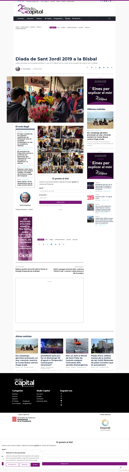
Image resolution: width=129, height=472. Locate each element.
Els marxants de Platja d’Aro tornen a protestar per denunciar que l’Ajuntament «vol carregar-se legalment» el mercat (25, 157)
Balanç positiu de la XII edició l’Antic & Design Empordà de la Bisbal (31, 270)
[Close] (40, 451)
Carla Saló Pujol (98, 191)
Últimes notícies (96, 109)
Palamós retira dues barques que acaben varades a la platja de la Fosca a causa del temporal (25, 172)
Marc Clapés (97, 200)
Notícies (39, 27)
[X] (91, 67)
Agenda (97, 183)
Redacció (97, 213)
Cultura (17, 27)
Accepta (35, 465)
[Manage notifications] (120, 467)
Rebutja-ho (25, 465)
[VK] (107, 67)
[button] (109, 19)
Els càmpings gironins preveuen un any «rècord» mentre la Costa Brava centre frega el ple (99, 136)
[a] (46, 382)
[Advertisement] (64, 42)
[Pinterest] (111, 67)
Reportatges (19, 131)
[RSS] (61, 399)
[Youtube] (110, 1)
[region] (23, 459)
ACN (92, 130)
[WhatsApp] (95, 67)
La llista (97, 195)
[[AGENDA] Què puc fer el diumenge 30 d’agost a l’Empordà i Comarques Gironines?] (90, 185)
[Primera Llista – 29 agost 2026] (90, 197)
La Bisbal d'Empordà (21, 28)
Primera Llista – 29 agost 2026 (103, 197)
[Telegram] (107, 1)
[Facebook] (101, 1)
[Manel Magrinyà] (18, 69)
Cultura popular (25, 27)
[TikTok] (108, 1)
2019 (58, 27)
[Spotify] (105, 1)
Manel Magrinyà (27, 69)
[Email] (103, 67)
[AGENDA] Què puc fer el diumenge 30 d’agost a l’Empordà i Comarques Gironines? (103, 187)
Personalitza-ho (12, 465)
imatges (63, 27)
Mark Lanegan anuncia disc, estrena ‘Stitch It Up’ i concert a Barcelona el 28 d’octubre (68, 271)
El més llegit (22, 126)
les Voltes (80, 27)
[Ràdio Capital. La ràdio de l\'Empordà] (30, 9)
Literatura (32, 27)
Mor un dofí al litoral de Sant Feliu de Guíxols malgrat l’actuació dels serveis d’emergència (103, 208)
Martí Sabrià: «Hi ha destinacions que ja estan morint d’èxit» (25, 183)
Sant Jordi (87, 27)
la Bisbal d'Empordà (72, 27)
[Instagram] (103, 1)
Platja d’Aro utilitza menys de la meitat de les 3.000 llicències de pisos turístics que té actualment (104, 220)
